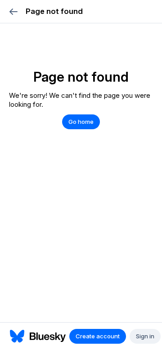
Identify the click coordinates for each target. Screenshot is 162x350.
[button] (13, 11)
